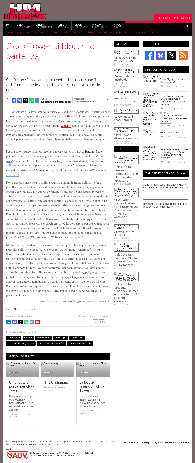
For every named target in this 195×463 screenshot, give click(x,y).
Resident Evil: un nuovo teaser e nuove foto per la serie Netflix (165, 205)
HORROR (49, 372)
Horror (44, 32)
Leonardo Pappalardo (56, 101)
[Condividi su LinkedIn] (37, 100)
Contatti (184, 442)
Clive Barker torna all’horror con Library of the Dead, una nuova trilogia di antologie (126, 208)
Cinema (44, 25)
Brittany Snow (93, 151)
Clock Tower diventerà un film (126, 136)
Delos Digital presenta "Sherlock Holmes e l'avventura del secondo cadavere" (126, 292)
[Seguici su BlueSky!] (160, 55)
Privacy (145, 442)
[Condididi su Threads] (25, 100)
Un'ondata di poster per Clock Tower (21, 386)
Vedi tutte (183, 173)
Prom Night (60, 337)
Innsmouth (79, 32)
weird (142, 32)
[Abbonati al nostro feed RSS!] (183, 55)
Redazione (170, 442)
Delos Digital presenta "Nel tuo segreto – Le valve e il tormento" (126, 260)
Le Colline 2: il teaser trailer (123, 118)
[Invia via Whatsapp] (31, 100)
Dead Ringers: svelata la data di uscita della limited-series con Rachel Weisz (164, 186)
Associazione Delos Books (25, 444)
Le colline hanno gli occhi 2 (21, 343)
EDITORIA (164, 76)
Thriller (54, 32)
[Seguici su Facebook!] (149, 55)
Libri (23, 25)
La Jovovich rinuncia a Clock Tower (92, 386)
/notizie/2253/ (67, 135)
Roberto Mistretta (113, 32)
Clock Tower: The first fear (30, 237)
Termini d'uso (131, 442)
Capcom (66, 125)
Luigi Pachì (66, 32)
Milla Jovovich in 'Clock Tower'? (125, 59)
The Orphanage (56, 382)
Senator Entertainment (20, 254)
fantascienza (94, 32)
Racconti (100, 25)
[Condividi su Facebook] (13, 100)
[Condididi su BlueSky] (19, 100)
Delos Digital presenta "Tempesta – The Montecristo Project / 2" (126, 173)
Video (118, 25)
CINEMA (13, 372)
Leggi (167, 86)
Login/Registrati (182, 18)
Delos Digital (30, 32)
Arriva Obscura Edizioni (124, 233)
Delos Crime (153, 32)
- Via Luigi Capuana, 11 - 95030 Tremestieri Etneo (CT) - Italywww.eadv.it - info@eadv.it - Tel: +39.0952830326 (62, 454)
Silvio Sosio (130, 32)
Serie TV (63, 25)
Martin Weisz (44, 170)
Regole (157, 442)
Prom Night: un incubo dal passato (124, 79)
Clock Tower (13, 125)
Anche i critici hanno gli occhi (124, 99)
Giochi (80, 25)
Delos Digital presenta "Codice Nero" (171, 80)
